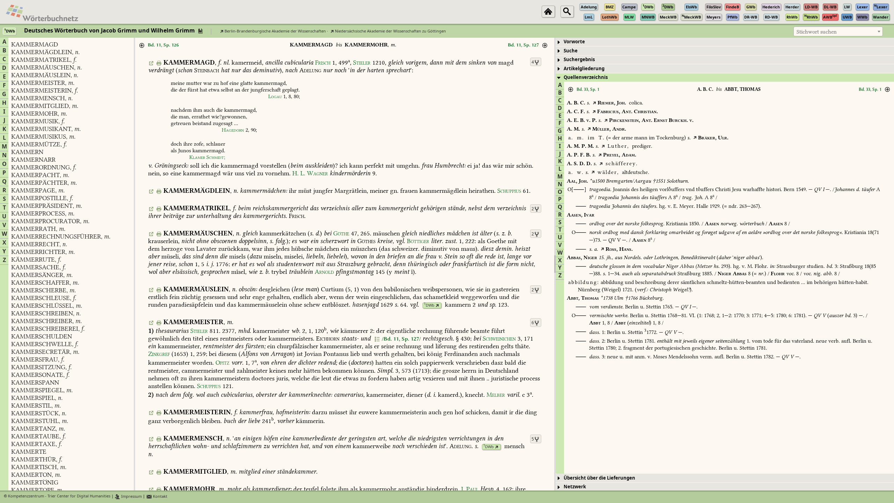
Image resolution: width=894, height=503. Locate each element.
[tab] (725, 42)
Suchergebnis (579, 59)
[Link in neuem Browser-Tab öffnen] (437, 305)
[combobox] (838, 31)
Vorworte (574, 41)
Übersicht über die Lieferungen (599, 478)
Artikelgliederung (584, 68)
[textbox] (838, 32)
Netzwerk (575, 486)
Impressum (131, 496)
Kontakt (159, 496)
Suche (571, 51)
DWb (429, 305)
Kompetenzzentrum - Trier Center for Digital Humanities (59, 496)
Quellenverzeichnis (586, 77)
